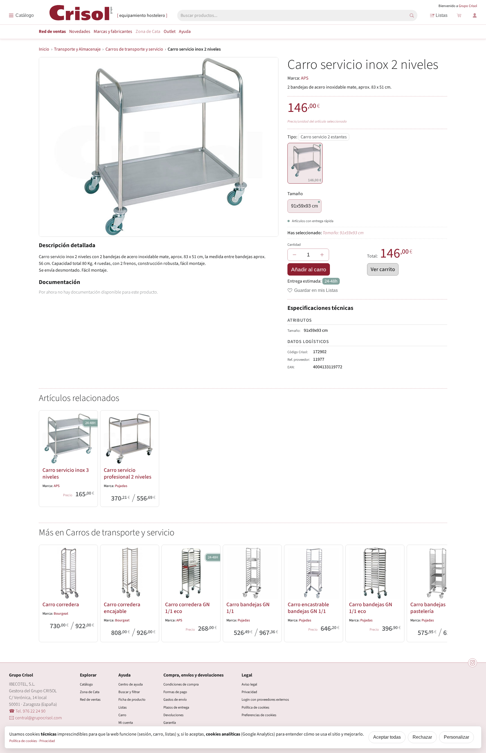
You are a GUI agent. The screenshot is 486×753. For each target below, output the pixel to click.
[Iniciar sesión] (475, 15)
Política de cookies (255, 707)
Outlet (170, 31)
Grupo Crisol (468, 5)
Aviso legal (249, 684)
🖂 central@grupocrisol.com (35, 718)
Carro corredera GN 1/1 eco (187, 608)
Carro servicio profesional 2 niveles (127, 473)
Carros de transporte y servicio (134, 49)
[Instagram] (472, 662)
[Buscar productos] (412, 15)
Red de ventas (52, 31)
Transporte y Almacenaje (77, 49)
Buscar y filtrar (129, 692)
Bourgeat (61, 613)
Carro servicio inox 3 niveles (65, 473)
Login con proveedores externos (265, 699)
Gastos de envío (175, 699)
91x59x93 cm (304, 206)
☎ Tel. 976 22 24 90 (27, 711)
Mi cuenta (125, 722)
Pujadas (121, 485)
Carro (122, 715)
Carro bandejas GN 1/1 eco (370, 608)
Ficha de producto (131, 699)
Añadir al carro (308, 269)
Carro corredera (60, 604)
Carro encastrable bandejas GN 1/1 (308, 608)
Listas (441, 15)
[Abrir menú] (21, 15)
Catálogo (86, 684)
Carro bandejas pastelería (428, 608)
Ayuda (185, 31)
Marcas (113, 31)
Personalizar (456, 737)
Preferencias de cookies (259, 715)
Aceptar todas (387, 737)
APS (305, 78)
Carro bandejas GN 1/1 (248, 608)
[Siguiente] (440, 592)
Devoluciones (173, 715)
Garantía (169, 722)
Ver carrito (383, 269)
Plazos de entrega (176, 707)
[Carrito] (459, 15)
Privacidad (249, 692)
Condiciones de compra (181, 684)
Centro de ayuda (130, 684)
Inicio (44, 49)
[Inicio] (81, 15)
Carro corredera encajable (122, 608)
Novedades (79, 31)
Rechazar (422, 737)
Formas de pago (175, 692)
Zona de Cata (148, 31)
